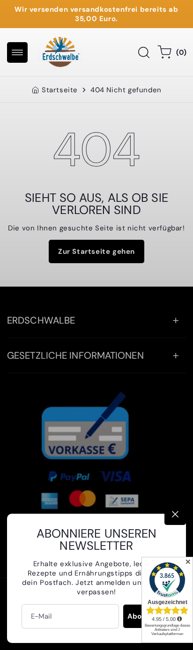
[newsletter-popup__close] (175, 514)
